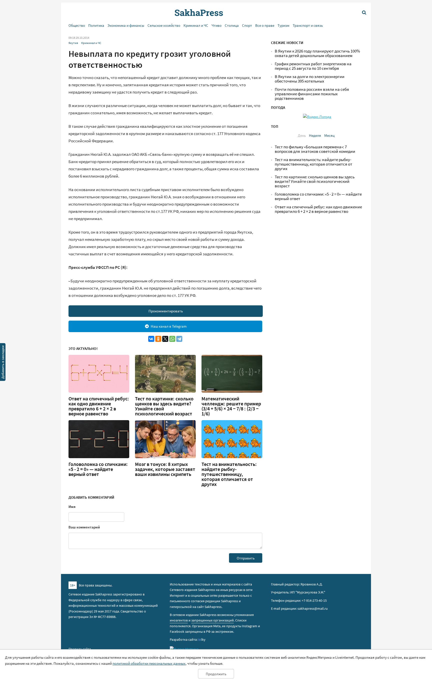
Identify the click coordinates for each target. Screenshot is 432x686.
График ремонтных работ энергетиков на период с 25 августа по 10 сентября (313, 66)
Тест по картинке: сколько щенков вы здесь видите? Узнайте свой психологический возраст (164, 406)
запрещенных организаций (212, 620)
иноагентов (179, 620)
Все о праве (264, 25)
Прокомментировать (165, 311)
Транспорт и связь (308, 25)
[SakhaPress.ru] (3, 363)
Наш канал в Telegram (168, 326)
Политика (96, 25)
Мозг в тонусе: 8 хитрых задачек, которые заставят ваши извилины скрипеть (165, 469)
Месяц (329, 135)
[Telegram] (179, 339)
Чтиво (217, 25)
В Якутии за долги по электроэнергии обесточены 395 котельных (309, 79)
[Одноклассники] (158, 339)
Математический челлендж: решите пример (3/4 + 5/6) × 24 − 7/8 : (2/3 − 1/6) (231, 406)
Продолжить (216, 673)
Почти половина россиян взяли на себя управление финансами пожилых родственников (312, 94)
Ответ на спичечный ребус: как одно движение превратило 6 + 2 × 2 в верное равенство (98, 406)
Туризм (284, 25)
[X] (165, 339)
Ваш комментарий (84, 527)
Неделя (315, 135)
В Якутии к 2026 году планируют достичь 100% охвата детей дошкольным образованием (317, 53)
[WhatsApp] (172, 339)
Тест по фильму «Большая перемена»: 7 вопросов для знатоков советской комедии (315, 149)
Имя (72, 506)
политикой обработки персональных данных (149, 663)
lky (202, 639)
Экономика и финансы (126, 25)
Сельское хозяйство (164, 25)
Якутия (73, 43)
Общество (76, 25)
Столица (232, 25)
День (302, 135)
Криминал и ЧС (196, 25)
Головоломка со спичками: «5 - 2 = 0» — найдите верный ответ (98, 469)
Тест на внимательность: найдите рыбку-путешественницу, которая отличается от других (229, 474)
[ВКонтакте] (151, 339)
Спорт (247, 25)
